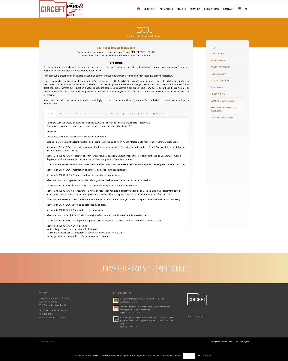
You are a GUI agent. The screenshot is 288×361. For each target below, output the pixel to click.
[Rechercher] (246, 9)
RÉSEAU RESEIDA (218, 73)
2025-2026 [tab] (63, 114)
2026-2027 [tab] (50, 114)
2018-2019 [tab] (160, 114)
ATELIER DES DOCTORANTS (223, 117)
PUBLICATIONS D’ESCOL (221, 80)
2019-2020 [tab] (144, 114)
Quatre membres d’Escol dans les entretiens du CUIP (142, 299)
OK (189, 355)
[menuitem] (138, 9)
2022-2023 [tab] (101, 114)
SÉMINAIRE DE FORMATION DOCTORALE (223, 109)
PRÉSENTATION (218, 53)
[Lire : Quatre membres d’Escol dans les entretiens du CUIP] (116, 300)
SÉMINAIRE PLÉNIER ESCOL (222, 100)
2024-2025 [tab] (75, 114)
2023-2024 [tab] (88, 114)
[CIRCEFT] (61, 9)
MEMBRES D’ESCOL (219, 60)
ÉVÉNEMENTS (217, 87)
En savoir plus (204, 355)
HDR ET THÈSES (218, 94)
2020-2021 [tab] (129, 114)
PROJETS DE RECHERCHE (221, 67)
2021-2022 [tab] (114, 114)
